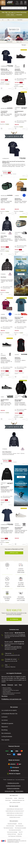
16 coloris (21, 211)
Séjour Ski (20, 834)
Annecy (4, 684)
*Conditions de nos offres (13, 783)
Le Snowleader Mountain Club (9, 713)
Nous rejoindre (5, 739)
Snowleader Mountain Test (18, 800)
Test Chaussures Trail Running (14, 836)
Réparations (5, 726)
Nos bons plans (9, 798)
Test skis (20, 823)
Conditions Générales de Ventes (13, 785)
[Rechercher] (25, 6)
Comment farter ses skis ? (14, 817)
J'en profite (19, 14)
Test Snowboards (19, 825)
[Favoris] (1, 88)
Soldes (15, 798)
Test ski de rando (10, 825)
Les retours (5, 720)
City (8, 19)
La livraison (4, 717)
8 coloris (7, 124)
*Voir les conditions (21, 504)
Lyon (16, 684)
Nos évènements (6, 733)
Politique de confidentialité (13, 788)
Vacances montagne (12, 823)
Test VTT (21, 832)
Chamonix (10, 684)
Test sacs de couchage (12, 832)
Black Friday (21, 798)
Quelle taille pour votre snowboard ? (15, 815)
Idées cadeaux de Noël (15, 802)
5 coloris (21, 126)
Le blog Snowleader (7, 736)
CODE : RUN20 (10, 14)
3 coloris (7, 542)
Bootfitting (4, 730)
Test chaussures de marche (15, 830)
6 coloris (7, 292)
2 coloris (7, 412)
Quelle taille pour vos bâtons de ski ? (15, 813)
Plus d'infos (4, 696)
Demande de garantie (7, 723)
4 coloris (21, 86)
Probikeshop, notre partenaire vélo (11, 699)
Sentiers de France (12, 834)
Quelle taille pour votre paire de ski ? (15, 809)
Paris (20, 684)
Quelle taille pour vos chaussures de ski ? (15, 811)
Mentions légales (19, 791)
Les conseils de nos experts (9, 710)
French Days (8, 800)
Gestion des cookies (9, 791)
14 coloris (10, 171)
